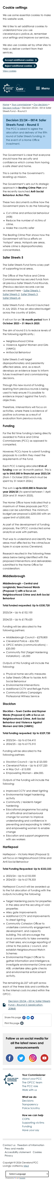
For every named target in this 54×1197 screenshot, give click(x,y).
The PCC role (30, 1086)
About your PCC (32, 1078)
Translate (22, 1178)
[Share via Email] (32, 1017)
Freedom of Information (30, 1145)
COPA (26, 1118)
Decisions (28, 1100)
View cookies (9, 71)
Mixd (26, 1166)
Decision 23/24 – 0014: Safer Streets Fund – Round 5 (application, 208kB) (29, 1005)
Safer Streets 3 (29, 294)
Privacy (9, 1155)
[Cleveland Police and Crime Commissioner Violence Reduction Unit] (20, 88)
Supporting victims (33, 1122)
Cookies (37, 1152)
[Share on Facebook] (24, 1017)
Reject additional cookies (18, 65)
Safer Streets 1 (32, 290)
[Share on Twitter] (28, 1017)
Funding (27, 1126)
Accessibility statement (18, 1152)
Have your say (30, 1130)
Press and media (14, 1148)
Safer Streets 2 (11, 294)
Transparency (30, 1104)
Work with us (29, 1089)
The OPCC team (32, 1082)
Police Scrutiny (31, 1108)
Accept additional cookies (19, 60)
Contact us (9, 1145)
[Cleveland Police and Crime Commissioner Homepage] (8, 88)
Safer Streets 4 (11, 298)
